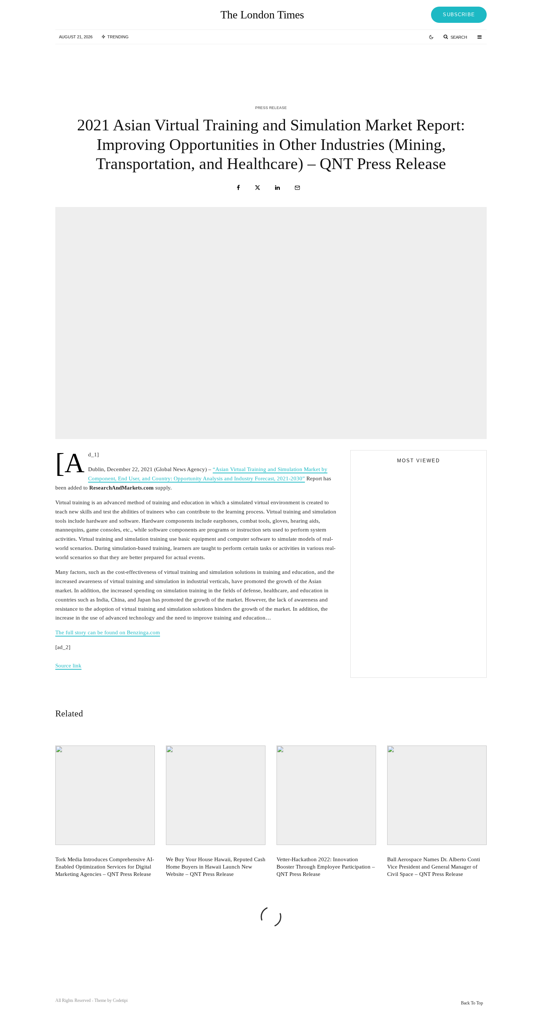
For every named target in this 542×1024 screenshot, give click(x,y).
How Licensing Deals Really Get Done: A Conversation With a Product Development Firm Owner (433, 634)
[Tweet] (257, 187)
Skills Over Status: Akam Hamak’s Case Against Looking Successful (413, 589)
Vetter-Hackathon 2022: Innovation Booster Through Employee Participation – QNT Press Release (435, 65)
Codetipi (120, 1000)
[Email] (297, 187)
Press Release (271, 108)
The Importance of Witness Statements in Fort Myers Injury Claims (432, 601)
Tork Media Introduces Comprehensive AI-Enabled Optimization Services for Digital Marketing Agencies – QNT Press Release (139, 65)
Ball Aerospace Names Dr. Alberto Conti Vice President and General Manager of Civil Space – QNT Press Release (433, 866)
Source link (68, 666)
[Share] (238, 187)
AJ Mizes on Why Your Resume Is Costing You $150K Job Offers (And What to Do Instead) (412, 663)
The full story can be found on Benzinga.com (107, 632)
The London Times (262, 14)
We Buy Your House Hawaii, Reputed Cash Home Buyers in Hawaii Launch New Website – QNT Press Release (287, 65)
